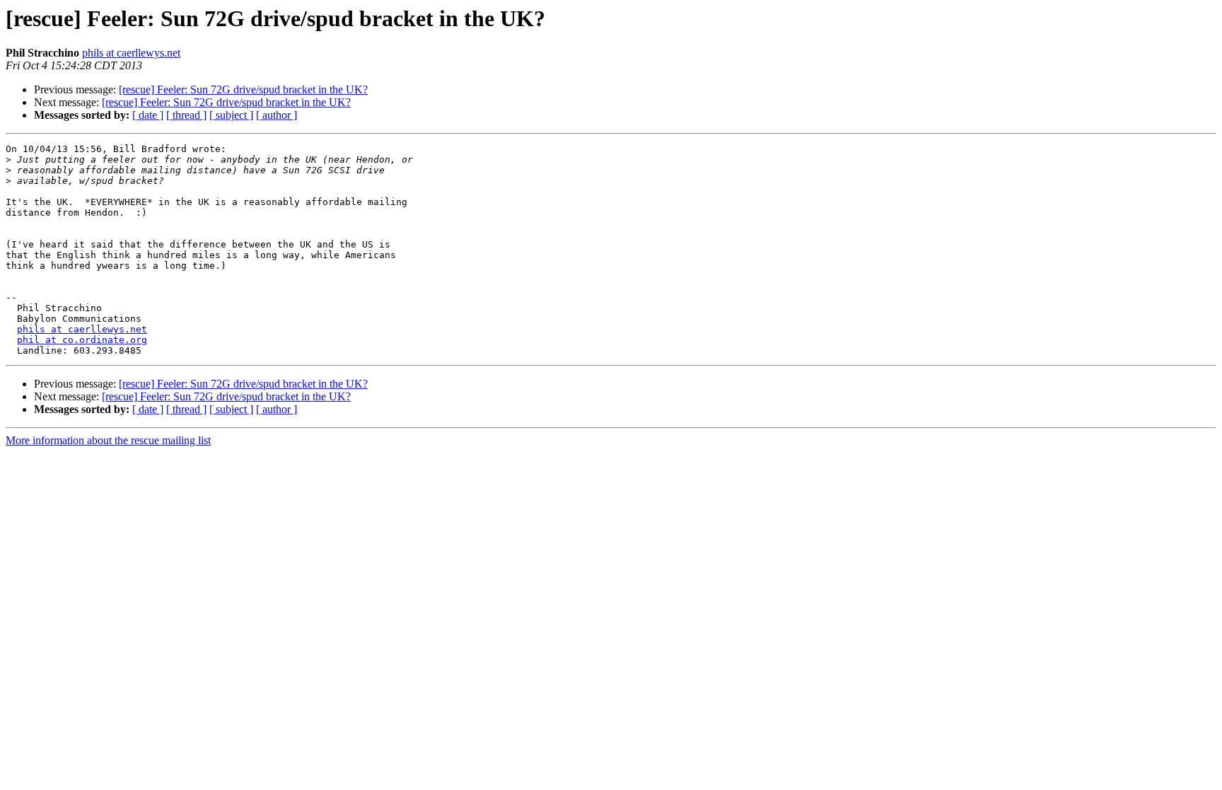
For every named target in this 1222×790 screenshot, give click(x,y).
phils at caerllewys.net (131, 53)
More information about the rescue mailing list (108, 440)
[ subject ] (231, 115)
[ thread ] (186, 115)
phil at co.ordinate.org (82, 340)
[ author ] (276, 115)
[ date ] (147, 115)
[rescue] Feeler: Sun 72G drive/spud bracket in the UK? (243, 89)
